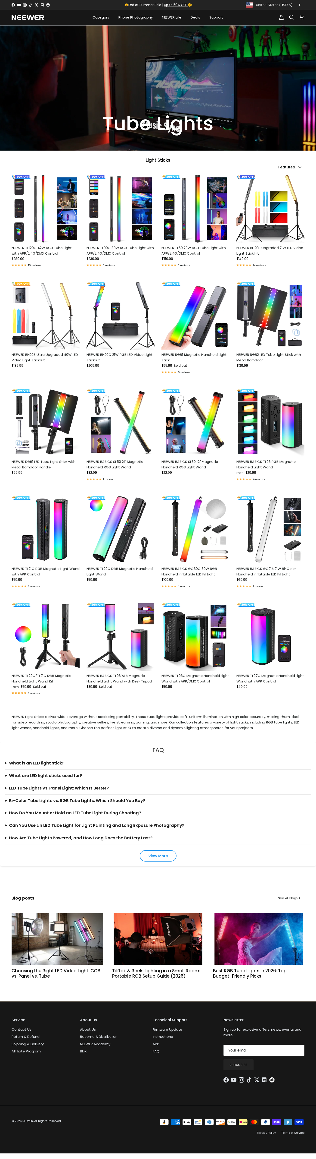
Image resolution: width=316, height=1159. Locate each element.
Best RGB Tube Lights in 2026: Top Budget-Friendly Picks (250, 973)
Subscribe (238, 1065)
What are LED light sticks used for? (45, 775)
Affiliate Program (26, 1051)
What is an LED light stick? (36, 763)
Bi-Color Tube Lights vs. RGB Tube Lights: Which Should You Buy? (77, 800)
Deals (195, 17)
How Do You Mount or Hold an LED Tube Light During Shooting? (75, 813)
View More (158, 856)
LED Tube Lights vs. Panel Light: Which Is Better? (59, 788)
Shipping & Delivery (28, 1044)
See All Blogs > (289, 898)
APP (156, 1044)
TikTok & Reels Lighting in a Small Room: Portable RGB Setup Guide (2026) (156, 973)
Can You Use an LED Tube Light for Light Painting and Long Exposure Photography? (96, 825)
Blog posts (23, 898)
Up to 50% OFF (176, 5)
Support (216, 17)
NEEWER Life (171, 17)
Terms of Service (292, 1133)
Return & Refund (26, 1036)
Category (101, 17)
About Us (88, 1029)
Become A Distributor (98, 1036)
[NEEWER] (28, 17)
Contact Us (21, 1029)
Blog (83, 1051)
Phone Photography (135, 17)
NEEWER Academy (95, 1044)
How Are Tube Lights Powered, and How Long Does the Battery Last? (80, 838)
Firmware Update (167, 1029)
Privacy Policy (266, 1133)
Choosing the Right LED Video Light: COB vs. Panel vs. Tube (56, 973)
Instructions (163, 1036)
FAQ (156, 1051)
